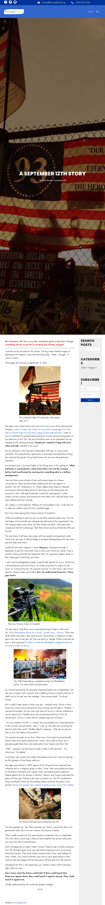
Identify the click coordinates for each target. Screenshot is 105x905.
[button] (5, 2)
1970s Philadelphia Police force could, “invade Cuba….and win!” (37, 632)
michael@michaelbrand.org (53, 2)
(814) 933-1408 (83, 2)
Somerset (47, 426)
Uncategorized (20, 902)
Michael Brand (45, 180)
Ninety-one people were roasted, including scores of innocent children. (43, 784)
